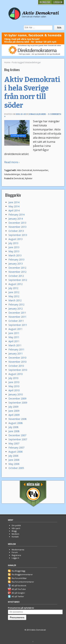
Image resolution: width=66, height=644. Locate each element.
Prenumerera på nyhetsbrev (21, 608)
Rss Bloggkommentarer (22, 574)
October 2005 (16, 468)
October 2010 (16, 365)
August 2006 (15, 451)
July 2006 (13, 455)
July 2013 (13, 243)
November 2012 (17, 271)
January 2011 (15, 353)
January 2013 (15, 263)
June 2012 (13, 292)
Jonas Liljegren (37, 114)
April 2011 (13, 341)
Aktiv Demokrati (24, 170)
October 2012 (16, 275)
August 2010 (15, 374)
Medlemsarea (18, 549)
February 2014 (16, 214)
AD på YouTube (19, 589)
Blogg (14, 531)
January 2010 (15, 394)
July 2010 (13, 378)
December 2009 (17, 398)
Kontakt (15, 536)
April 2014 (13, 210)
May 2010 (13, 386)
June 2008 (13, 431)
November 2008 (17, 419)
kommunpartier (40, 170)
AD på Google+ (18, 593)
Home (7, 62)
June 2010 (13, 382)
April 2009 (13, 414)
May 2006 (13, 463)
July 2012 (13, 288)
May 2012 (13, 296)
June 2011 (13, 333)
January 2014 (15, 218)
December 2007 (17, 435)
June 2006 (13, 459)
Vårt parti (16, 528)
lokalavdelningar (12, 174)
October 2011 (16, 320)
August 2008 (15, 423)
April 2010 (13, 390)
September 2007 (17, 439)
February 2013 (16, 259)
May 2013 (13, 251)
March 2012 (14, 300)
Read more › (11, 162)
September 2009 (17, 402)
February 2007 (16, 447)
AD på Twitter (18, 596)
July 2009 (13, 406)
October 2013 (16, 230)
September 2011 (17, 325)
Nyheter (28, 178)
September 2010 (17, 369)
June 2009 (13, 410)
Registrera (16, 555)
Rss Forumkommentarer (23, 581)
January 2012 (15, 308)
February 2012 (16, 304)
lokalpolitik (26, 174)
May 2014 (13, 206)
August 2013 (15, 239)
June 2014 (13, 202)
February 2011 (16, 349)
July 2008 (13, 427)
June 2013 (13, 247)
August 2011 (15, 329)
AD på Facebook (19, 585)
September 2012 (17, 280)
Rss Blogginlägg (18, 571)
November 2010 (17, 361)
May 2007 (13, 443)
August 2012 (15, 284)
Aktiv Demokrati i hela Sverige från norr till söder (32, 92)
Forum (15, 552)
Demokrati (19, 178)
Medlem (15, 534)
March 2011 (14, 345)
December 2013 (17, 222)
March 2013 (14, 255)
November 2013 (17, 226)
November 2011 (17, 316)
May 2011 (13, 337)
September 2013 (17, 235)
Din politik (16, 525)
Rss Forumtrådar (19, 578)
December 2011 (17, 312)
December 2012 (17, 267)
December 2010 (17, 357)
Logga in (15, 558)
